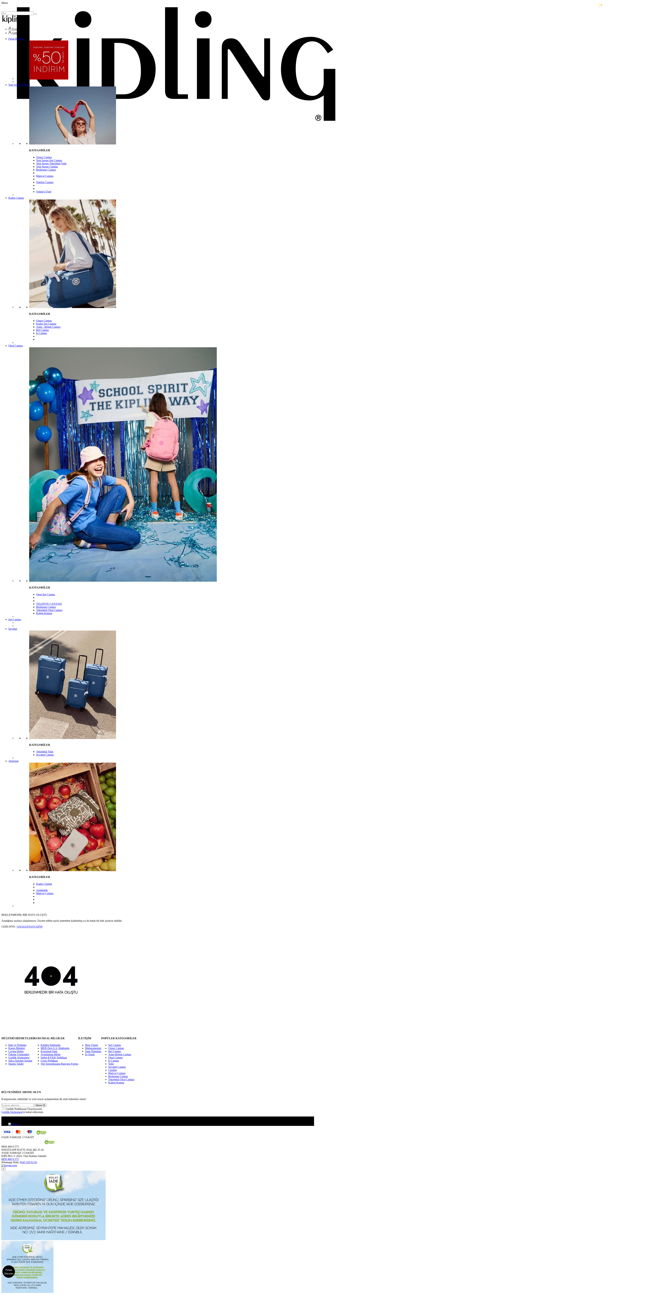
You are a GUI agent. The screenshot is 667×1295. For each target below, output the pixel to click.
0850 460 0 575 (10, 1159)
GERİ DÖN (8, 926)
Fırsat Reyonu (16, 38)
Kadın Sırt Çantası (46, 323)
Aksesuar (13, 760)
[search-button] (35, 14)
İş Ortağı (90, 1054)
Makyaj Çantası (44, 176)
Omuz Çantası (44, 157)
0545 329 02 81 (28, 1162)
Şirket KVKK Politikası (54, 1057)
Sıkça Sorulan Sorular (20, 1060)
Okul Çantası (15, 345)
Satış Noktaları (93, 1051)
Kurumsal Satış (49, 1051)
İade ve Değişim (17, 1045)
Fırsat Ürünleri (8, 1271)
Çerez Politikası (49, 1060)
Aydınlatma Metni (50, 1054)
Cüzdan (112, 1070)
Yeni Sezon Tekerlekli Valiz (51, 163)
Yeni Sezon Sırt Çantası (49, 160)
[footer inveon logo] (9, 1165)
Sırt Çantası (14, 619)
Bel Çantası (42, 330)
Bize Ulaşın (91, 1045)
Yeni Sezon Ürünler (19, 84)
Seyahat (12, 628)
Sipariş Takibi (15, 1063)
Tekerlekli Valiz (44, 751)
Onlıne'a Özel (43, 191)
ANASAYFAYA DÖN (30, 926)
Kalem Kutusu (44, 613)
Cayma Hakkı (16, 1051)
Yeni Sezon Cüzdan (47, 166)
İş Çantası (41, 333)
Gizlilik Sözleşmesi (18, 1057)
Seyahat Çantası (45, 754)
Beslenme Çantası (46, 169)
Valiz (111, 1063)
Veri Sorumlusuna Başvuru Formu (59, 1063)
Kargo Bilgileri (16, 1048)
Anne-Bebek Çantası (119, 1054)
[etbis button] (13, 1124)
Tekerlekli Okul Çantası (49, 610)
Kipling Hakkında (50, 1045)
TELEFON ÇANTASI (49, 603)
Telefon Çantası (44, 182)
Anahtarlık (42, 890)
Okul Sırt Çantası (45, 594)
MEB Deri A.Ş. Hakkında (55, 1048)
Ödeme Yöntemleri (18, 1054)
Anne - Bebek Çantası (48, 326)
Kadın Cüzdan (44, 883)
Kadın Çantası (16, 197)
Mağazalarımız (93, 1048)
